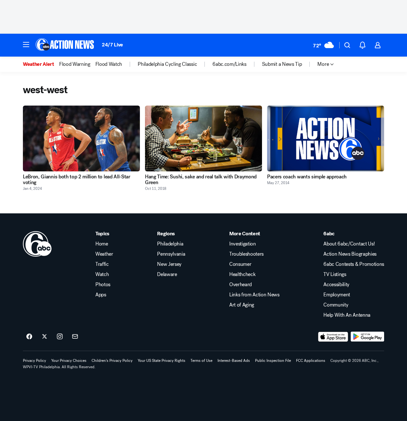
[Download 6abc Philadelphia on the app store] (333, 337)
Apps (100, 294)
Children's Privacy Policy (112, 360)
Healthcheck (242, 274)
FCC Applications (310, 360)
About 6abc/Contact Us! (349, 243)
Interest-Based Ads (233, 360)
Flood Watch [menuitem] (108, 64)
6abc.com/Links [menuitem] (229, 64)
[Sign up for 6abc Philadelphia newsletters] (75, 336)
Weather (104, 254)
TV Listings (334, 274)
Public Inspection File (273, 360)
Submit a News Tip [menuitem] (282, 64)
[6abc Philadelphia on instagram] (59, 336)
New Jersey (169, 264)
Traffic (102, 264)
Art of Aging (241, 304)
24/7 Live (112, 44)
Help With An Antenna (346, 315)
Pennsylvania (171, 254)
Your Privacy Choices (68, 360)
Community (335, 304)
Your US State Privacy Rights (161, 360)
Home (101, 243)
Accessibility (336, 284)
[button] (26, 44)
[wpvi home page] (37, 244)
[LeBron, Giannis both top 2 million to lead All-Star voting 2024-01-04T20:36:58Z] (81, 138)
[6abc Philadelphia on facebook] (29, 336)
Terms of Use (201, 360)
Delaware (167, 274)
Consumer (240, 264)
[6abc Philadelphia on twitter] (44, 336)
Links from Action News (254, 294)
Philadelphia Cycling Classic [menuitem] (167, 64)
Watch (102, 274)
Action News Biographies (349, 254)
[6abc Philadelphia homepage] (65, 45)
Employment (336, 294)
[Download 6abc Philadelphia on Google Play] (367, 337)
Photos (102, 284)
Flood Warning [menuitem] (74, 64)
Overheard (240, 284)
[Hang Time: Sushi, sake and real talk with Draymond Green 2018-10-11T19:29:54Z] (203, 138)
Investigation (242, 243)
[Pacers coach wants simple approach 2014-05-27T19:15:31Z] (325, 138)
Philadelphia (170, 243)
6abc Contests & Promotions (353, 264)
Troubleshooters (246, 254)
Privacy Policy (34, 360)
